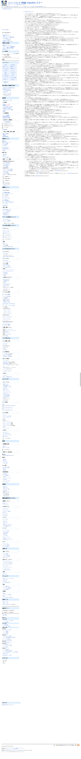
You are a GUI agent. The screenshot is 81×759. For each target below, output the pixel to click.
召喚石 (5, 74)
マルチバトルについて (6, 230)
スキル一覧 (5, 463)
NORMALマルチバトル (7, 233)
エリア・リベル (6, 320)
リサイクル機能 (5, 143)
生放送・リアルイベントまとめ (8, 578)
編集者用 (5, 82)
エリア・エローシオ (7, 309)
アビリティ (5, 414)
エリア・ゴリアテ (7, 312)
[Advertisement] (11, 20)
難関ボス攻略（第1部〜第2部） (9, 256)
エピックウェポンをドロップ (8, 271)
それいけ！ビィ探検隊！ (7, 511)
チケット (5, 523)
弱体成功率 (5, 213)
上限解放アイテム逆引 (7, 386)
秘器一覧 (5, 367)
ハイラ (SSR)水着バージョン (8, 642)
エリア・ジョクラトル (7, 317)
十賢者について (5, 397)
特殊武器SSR (7, 455)
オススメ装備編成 (7, 162)
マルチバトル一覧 (6, 231)
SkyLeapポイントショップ (8, 539)
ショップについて (6, 530)
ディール (4, 194)
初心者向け (13, 64)
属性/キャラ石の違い (6, 182)
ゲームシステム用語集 (7, 594)
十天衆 (11, 405)
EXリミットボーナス (7, 422)
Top (8, 4)
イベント (13, 70)
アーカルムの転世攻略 (6, 296)
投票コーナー (5, 573)
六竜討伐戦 (5, 272)
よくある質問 (5, 144)
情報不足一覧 (6, 41)
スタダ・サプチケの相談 (8, 109)
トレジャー (5, 520)
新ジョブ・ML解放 (7, 265)
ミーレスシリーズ (8, 333)
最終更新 (40, 6)
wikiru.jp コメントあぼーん (5, 751)
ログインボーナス (6, 508)
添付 (25, 6)
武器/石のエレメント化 (7, 142)
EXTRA (11, 246)
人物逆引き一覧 (5, 384)
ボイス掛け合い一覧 (6, 433)
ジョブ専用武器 (6, 475)
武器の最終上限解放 (6, 467)
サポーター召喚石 (7, 489)
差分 (17, 6)
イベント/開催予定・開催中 (7, 650)
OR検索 (4, 54)
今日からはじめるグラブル (7, 604)
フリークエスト (5, 260)
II (4, 347)
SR (6, 400)
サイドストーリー (7, 221)
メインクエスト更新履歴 (7, 587)
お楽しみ (13, 79)
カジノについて (5, 543)
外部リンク (6, 79)
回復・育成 (5, 522)
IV (6, 347)
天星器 (5, 476)
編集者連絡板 (5, 136)
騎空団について (5, 503)
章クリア (9, 95)
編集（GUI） (11, 6)
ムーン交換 (5, 535)
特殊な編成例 (6, 171)
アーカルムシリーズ (9, 329)
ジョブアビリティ (6, 360)
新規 (33, 6)
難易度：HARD (6, 300)
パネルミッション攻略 (7, 93)
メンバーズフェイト (6, 288)
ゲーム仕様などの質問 (7, 107)
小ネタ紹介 (5, 145)
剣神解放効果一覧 (7, 363)
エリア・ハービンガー (8, 313)
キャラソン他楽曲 (7, 556)
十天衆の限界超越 (7, 396)
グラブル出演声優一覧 (6, 582)
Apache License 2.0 (21, 751)
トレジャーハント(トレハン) (7, 193)
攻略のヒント (13, 66)
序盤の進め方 (6, 91)
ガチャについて (6, 37)
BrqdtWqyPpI (57, 170)
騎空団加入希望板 (6, 117)
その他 (11, 407)
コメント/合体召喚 (6, 649)
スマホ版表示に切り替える (7, 8)
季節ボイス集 (5, 436)
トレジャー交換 (6, 531)
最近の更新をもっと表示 (7, 655)
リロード (28, 6)
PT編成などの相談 (7, 108)
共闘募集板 (5, 129)
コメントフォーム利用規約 (9, 46)
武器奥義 (4, 459)
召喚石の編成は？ (7, 165)
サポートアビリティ (7, 417)
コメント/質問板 (5, 631)
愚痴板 (4, 111)
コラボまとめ (5, 579)
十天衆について (5, 393)
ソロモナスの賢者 (6, 324)
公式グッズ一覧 (5, 603)
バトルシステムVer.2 (6, 198)
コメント (11, 4)
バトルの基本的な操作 (7, 90)
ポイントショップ (7, 536)
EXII (6, 349)
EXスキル (4, 468)
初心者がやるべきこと (6, 89)
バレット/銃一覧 (6, 364)
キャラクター (5, 70)
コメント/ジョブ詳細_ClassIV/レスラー (25, 3)
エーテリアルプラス (7, 424)
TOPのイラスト (5, 557)
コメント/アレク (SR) (6, 638)
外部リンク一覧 (5, 601)
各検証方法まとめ (7, 214)
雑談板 (4, 104)
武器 (5, 72)
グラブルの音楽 (5, 553)
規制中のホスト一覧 (7, 100)
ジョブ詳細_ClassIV (18, 4)
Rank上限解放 (6, 264)
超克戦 (5, 275)
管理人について (6, 49)
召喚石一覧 (5, 487)
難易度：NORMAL (7, 299)
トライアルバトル (6, 195)
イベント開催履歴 (6, 589)
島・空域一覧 (5, 515)
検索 (37, 6)
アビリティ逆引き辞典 (7, 416)
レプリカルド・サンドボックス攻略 (9, 305)
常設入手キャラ (6, 389)
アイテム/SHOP (6, 75)
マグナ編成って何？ (7, 163)
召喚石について (5, 486)
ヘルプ (44, 6)
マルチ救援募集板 (6, 121)
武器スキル (5, 460)
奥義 (3, 418)
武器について (5, 446)
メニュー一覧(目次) (7, 39)
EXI (4, 349)
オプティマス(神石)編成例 (8, 170)
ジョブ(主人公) (5, 68)
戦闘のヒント (13, 68)
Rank (6, 95)
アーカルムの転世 (13, 77)
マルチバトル (13, 72)
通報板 (4, 135)
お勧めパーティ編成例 (6, 174)
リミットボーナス (7, 421)
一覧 (35, 6)
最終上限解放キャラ (7, 385)
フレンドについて (6, 504)
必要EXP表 (5, 154)
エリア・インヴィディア (8, 316)
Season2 (8, 569)
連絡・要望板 (5, 133)
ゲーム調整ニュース (7, 38)
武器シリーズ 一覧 (6, 447)
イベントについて (6, 219)
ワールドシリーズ (8, 334)
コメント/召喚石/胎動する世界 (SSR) (9, 637)
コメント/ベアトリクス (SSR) (8, 620)
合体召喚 (5, 490)
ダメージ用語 (5, 203)
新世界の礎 (7, 331)
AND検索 (17, 53)
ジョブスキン (5, 375)
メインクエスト (5, 253)
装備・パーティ (5, 66)
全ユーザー (8, 185)
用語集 (4, 593)
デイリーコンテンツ (5, 147)
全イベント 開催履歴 (7, 220)
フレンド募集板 (6, 115)
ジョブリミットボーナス (7, 371)
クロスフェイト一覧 (7, 392)
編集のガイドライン (7, 45)
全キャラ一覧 (5, 388)
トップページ (6, 34)
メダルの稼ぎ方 (6, 546)
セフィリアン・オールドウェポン (10, 330)
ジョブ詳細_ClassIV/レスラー (28, 11)
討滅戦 (4, 150)
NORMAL (5, 246)
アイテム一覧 (5, 519)
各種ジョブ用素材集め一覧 (7, 376)
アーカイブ (6, 77)
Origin (5, 348)
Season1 (5, 569)
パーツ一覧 (5, 368)
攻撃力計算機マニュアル (7, 209)
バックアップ (21, 6)
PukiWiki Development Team (13, 750)
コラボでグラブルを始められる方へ (9, 87)
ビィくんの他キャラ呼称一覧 (8, 597)
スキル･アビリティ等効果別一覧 (8, 202)
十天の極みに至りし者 (7, 267)
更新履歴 (12, 37)
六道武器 (5, 479)
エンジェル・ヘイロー (6, 149)
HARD (8, 246)
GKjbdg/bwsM (38, 175)
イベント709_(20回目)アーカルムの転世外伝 (10, 651)
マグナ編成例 (6, 166)
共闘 (13, 74)
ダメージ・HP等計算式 (7, 210)
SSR (4, 400)
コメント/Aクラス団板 (6, 626)
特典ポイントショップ (7, 538)
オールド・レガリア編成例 (8, 169)
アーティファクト (7, 428)
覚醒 (4, 426)
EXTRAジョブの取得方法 (8, 356)
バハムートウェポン (7, 480)
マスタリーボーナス (7, 425)
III (5, 347)
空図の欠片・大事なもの (8, 524)
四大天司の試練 (6, 284)
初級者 (5, 185)
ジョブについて (5, 343)
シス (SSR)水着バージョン (7, 644)
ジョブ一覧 (5, 344)
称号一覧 (4, 512)
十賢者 (7, 335)
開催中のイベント (7, 35)
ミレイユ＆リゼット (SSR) (7, 645)
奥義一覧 (4, 155)
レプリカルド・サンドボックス (9, 303)
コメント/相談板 (5, 632)
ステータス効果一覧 (6, 157)
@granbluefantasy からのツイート (8, 704)
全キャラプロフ (5, 432)
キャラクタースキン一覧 (7, 434)
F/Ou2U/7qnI (70, 173)
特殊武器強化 (6, 532)
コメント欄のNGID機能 (8, 47)
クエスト (13, 75)
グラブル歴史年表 (6, 586)
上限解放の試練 (5, 148)
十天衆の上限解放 (7, 394)
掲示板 (5, 64)
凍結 (15, 6)
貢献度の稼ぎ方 (5, 205)
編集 (7, 6)
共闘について (5, 243)
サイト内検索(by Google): (6, 56)
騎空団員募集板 (6, 116)
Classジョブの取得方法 (8, 355)
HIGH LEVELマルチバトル (7, 237)
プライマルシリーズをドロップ (9, 269)
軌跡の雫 (5, 534)
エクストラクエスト (6, 279)
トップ (3, 6)
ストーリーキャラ (7, 390)
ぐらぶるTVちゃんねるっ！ (7, 561)
